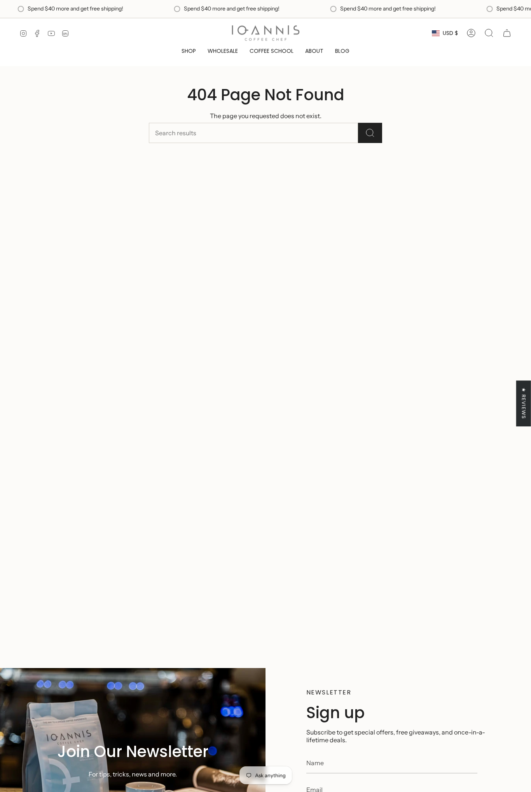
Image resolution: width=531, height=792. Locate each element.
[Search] (370, 133)
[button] (189, 51)
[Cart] (507, 33)
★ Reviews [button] (524, 403)
